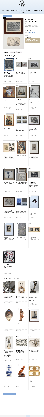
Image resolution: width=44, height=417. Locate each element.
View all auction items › (9, 394)
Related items (6, 52)
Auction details (13, 52)
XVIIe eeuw (33, 32)
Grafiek (30, 32)
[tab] (7, 52)
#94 (29, 35)
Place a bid (19, 52)
